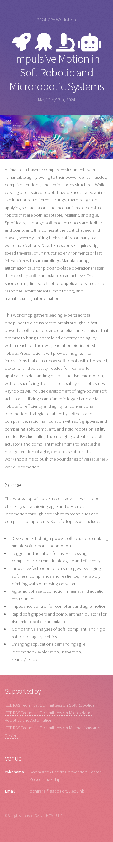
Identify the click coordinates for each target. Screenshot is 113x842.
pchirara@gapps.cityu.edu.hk (57, 791)
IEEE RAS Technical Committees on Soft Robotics (49, 705)
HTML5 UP (54, 815)
